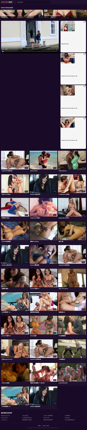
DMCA (39, 425)
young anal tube (4, 417)
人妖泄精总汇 (67, 415)
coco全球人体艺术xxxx (27, 417)
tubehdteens (67, 417)
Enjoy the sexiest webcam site (8, 15)
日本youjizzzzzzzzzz (5, 415)
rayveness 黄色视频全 (48, 415)
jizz (6, 2)
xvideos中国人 (25, 415)
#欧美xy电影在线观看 (48, 419)
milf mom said (46, 417)
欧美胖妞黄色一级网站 (27, 419)
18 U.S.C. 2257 (46, 425)
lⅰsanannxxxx (4, 419)
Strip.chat (3, 17)
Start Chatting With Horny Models (53, 15)
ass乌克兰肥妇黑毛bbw (70, 419)
